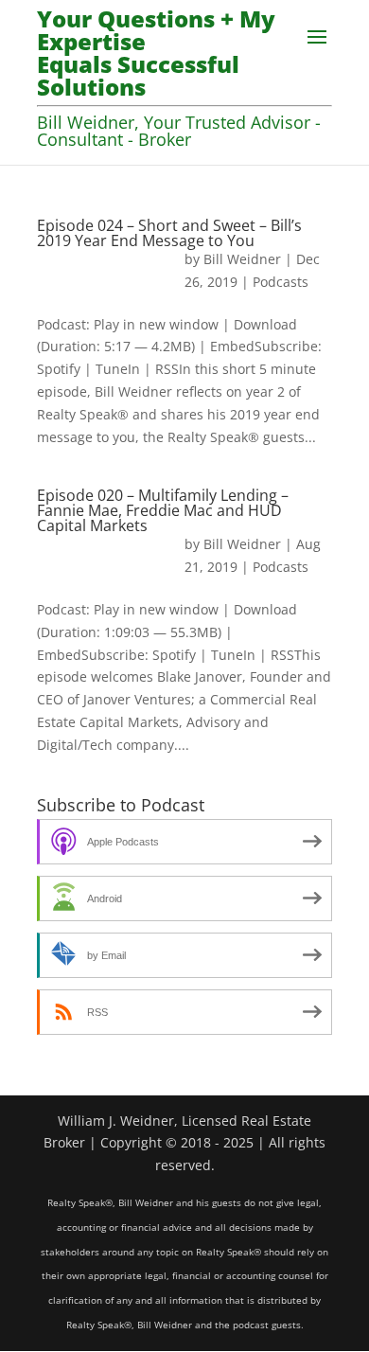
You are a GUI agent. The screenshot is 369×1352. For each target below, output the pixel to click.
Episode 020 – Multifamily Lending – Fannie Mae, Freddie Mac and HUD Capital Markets (163, 510)
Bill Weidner (242, 259)
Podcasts (280, 282)
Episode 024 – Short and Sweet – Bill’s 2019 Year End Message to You (169, 233)
